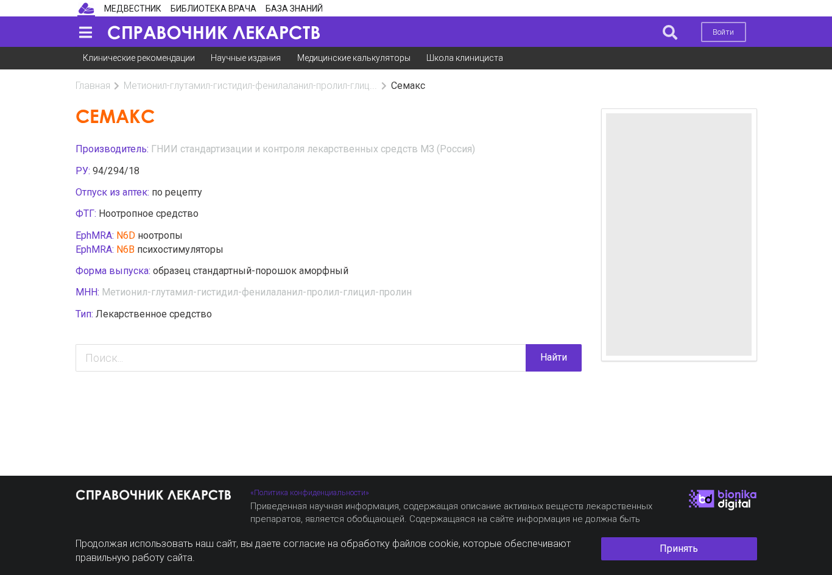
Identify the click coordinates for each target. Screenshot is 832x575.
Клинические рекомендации (139, 58)
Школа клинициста (464, 58)
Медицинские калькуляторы (354, 58)
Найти (553, 357)
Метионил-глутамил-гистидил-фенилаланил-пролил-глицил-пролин (257, 292)
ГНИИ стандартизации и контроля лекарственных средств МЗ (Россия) (313, 149)
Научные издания (246, 58)
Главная (93, 85)
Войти (723, 32)
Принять (679, 548)
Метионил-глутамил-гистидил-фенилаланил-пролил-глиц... (250, 85)
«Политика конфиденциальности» (309, 492)
